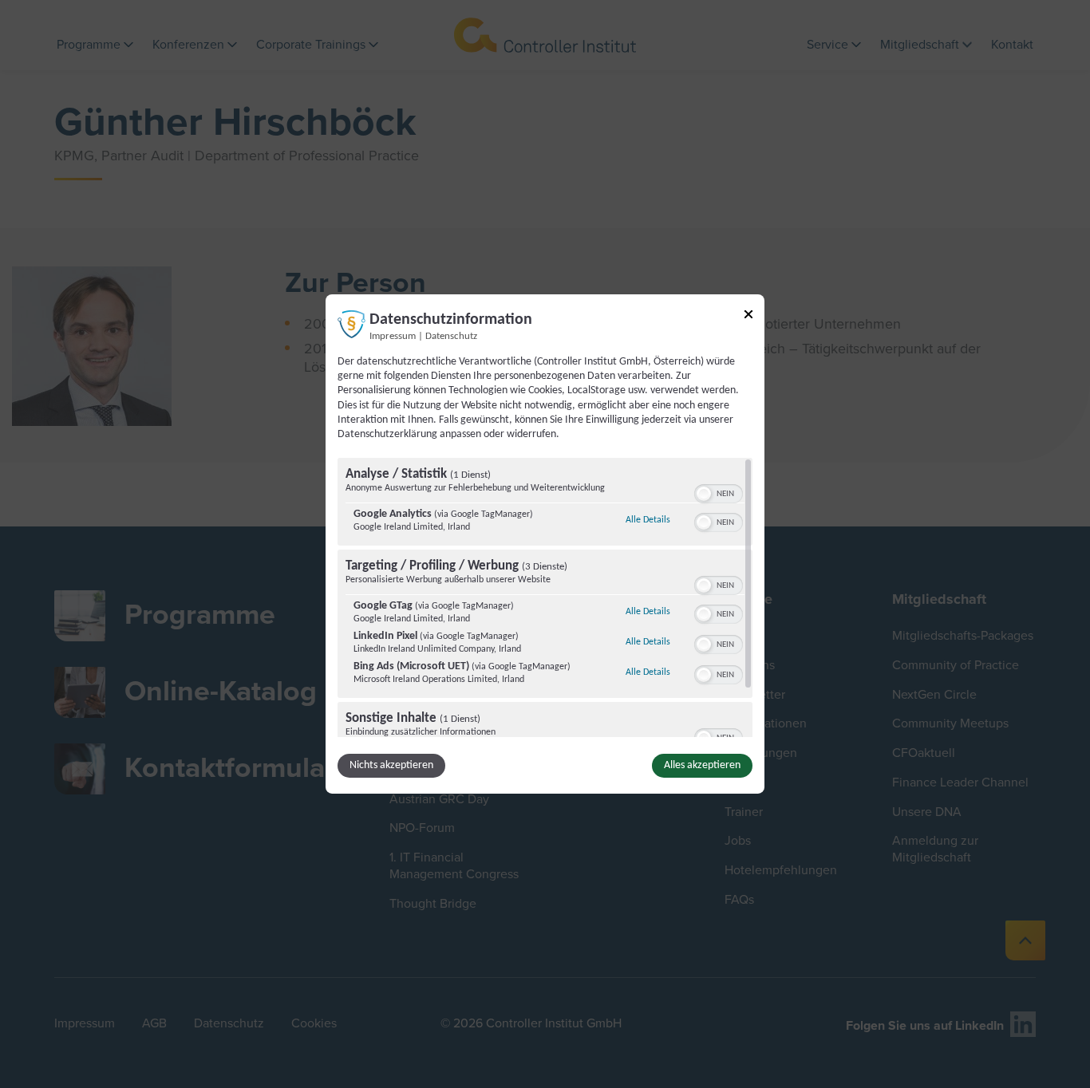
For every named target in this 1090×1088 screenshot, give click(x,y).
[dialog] (545, 544)
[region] (545, 597)
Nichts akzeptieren (391, 765)
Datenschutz (451, 336)
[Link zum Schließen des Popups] (748, 317)
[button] (704, 494)
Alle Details (648, 519)
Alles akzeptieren (702, 765)
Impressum (392, 336)
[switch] (718, 492)
